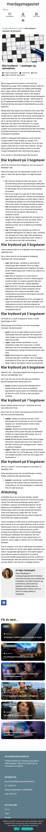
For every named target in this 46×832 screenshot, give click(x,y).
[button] (23, 20)
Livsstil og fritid (10, 646)
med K (20, 28)
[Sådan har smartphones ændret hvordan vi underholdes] (23, 730)
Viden (6, 626)
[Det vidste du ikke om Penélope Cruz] (23, 711)
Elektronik (7, 724)
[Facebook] (3, 602)
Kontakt (8, 818)
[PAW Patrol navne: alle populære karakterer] (23, 691)
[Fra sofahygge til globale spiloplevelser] (23, 652)
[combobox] (23, 10)
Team (7, 813)
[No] (42, 825)
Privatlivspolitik (27, 829)
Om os (7, 809)
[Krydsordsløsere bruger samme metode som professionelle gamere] (23, 671)
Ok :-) (17, 829)
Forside (5, 28)
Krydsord (13, 28)
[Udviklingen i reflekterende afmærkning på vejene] (23, 632)
